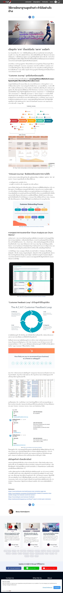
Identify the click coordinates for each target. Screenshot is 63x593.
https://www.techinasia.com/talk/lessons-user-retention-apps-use (27, 491)
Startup (36, 556)
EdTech (32, 556)
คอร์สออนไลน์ (28, 2)
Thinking (19, 553)
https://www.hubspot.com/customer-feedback (32, 447)
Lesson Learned (56, 550)
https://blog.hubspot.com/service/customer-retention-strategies (32, 296)
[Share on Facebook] (30, 17)
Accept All (57, 587)
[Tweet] (33, 17)
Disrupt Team (15, 544)
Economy (32, 553)
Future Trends (23, 550)
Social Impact (25, 553)
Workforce (8, 553)
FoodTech (27, 556)
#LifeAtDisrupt (30, 550)
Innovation (52, 553)
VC (56, 553)
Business (49, 550)
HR (18, 550)
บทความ (51, 2)
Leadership (14, 553)
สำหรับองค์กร (45, 2)
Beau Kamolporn (23, 512)
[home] (7, 1)
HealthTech (43, 550)
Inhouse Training (7, 550)
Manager (14, 550)
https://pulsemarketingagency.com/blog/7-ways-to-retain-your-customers (29, 499)
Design (46, 553)
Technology (37, 550)
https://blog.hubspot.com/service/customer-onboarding (32, 226)
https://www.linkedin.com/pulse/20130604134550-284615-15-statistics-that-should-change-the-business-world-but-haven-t (30, 494)
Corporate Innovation (39, 553)
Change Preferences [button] (47, 587)
